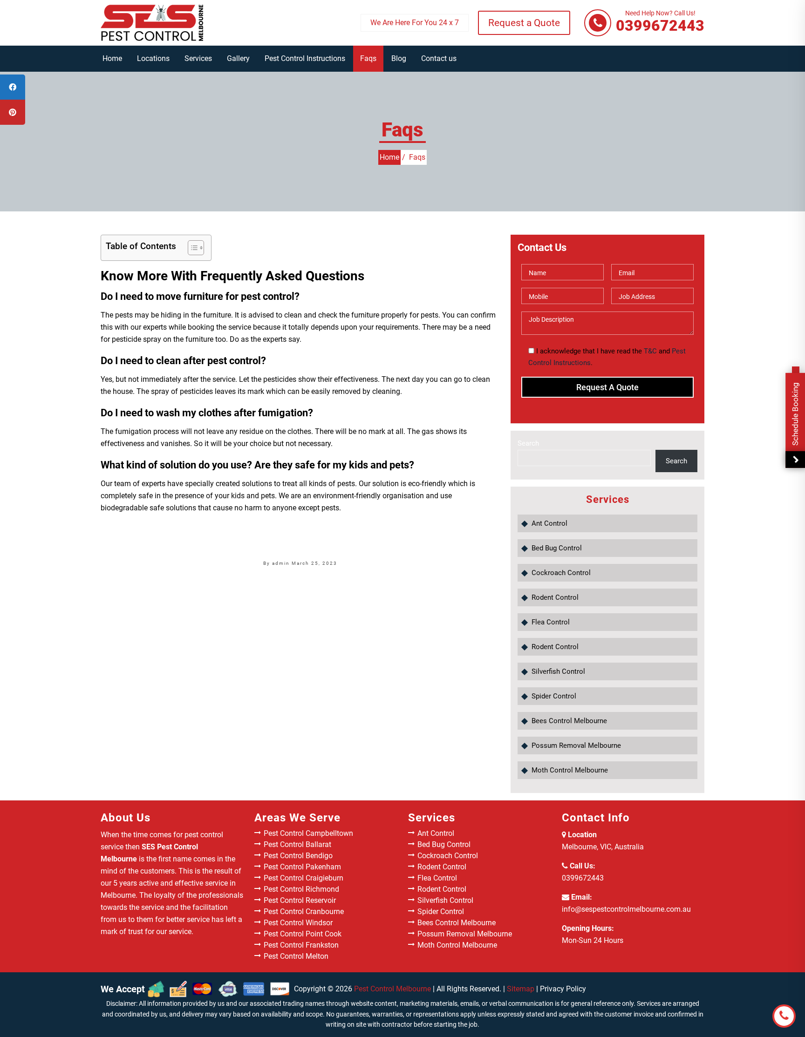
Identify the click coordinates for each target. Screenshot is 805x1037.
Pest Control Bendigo (298, 855)
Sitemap (520, 988)
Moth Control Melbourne (570, 770)
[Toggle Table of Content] (191, 248)
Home (112, 58)
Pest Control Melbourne (392, 988)
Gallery (238, 58)
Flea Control (551, 622)
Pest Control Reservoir (300, 900)
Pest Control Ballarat (297, 844)
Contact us (439, 58)
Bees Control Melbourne (569, 721)
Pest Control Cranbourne (304, 911)
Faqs (368, 58)
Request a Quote (524, 22)
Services (198, 58)
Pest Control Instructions (305, 58)
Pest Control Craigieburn (303, 878)
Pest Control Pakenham (302, 866)
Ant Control (549, 523)
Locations (153, 58)
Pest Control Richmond (301, 889)
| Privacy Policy (561, 988)
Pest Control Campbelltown (308, 833)
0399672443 (660, 22)
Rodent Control (555, 597)
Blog (398, 58)
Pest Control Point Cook (302, 933)
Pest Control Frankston (301, 945)
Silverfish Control (558, 671)
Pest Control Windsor (298, 922)
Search (528, 443)
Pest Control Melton (296, 956)
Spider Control (554, 696)
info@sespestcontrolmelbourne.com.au (626, 909)
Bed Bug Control (557, 548)
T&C (650, 351)
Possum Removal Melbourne (576, 745)
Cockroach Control (561, 573)
